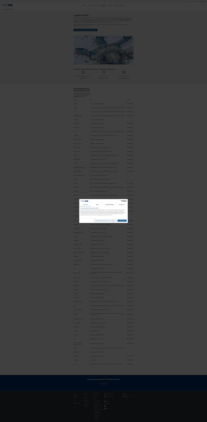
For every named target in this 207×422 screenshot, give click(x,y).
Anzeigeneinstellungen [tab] (109, 204)
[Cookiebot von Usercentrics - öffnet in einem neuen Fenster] (122, 201)
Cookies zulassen (122, 220)
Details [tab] (97, 204)
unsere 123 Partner (87, 209)
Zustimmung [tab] (85, 204)
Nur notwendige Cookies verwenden (102, 220)
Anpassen (113, 220)
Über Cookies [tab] (121, 204)
